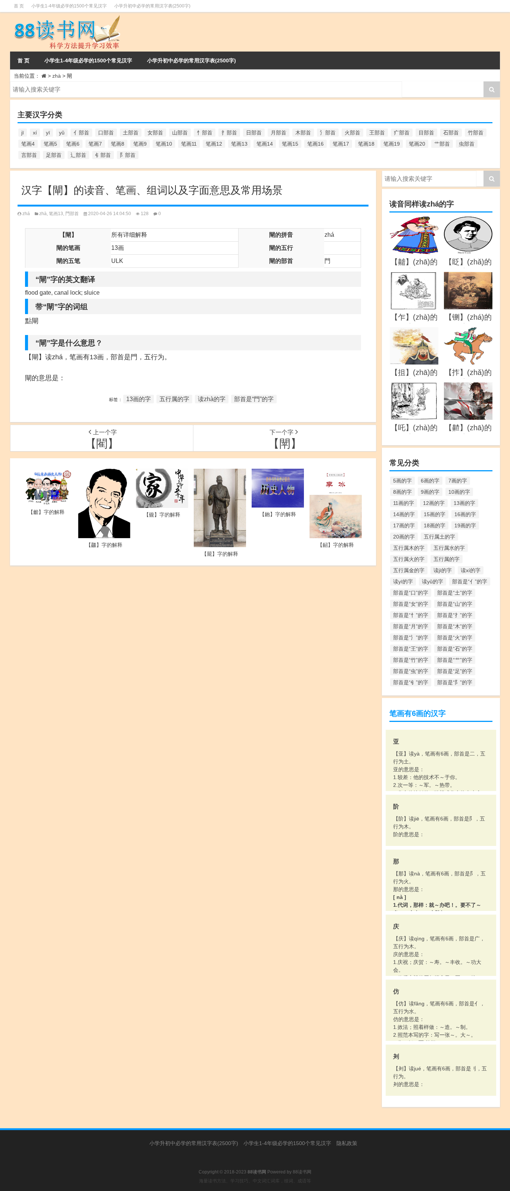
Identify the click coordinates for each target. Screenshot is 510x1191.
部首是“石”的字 (454, 649)
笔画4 (28, 144)
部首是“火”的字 (454, 638)
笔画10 (164, 144)
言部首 (29, 155)
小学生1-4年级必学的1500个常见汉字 (69, 6)
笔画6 (73, 144)
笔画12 (214, 144)
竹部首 (475, 133)
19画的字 (465, 525)
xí (35, 133)
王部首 (377, 133)
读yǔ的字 (432, 581)
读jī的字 (442, 570)
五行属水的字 (449, 548)
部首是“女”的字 (410, 604)
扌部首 (229, 133)
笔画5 (50, 144)
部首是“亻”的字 (469, 581)
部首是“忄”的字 (410, 615)
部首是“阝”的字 (454, 682)
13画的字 (138, 399)
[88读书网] (86, 32)
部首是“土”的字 (454, 593)
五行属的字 (174, 399)
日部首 (254, 133)
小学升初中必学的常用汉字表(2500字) (152, 6)
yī (48, 133)
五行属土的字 (439, 537)
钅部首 (103, 155)
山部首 (180, 133)
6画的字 (430, 481)
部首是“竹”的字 (410, 660)
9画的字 (430, 492)
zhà (56, 76)
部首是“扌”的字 (454, 615)
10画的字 (459, 492)
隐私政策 (346, 1143)
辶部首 (78, 155)
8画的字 (402, 492)
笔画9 (140, 144)
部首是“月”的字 (410, 626)
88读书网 (302, 1172)
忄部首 (204, 133)
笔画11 (189, 144)
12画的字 (434, 503)
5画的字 (402, 481)
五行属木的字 (409, 548)
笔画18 (366, 144)
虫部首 (467, 144)
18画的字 (434, 525)
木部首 (303, 133)
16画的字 (465, 514)
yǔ (62, 133)
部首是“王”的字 (410, 649)
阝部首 (128, 155)
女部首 (155, 133)
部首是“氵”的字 (410, 638)
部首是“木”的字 (454, 626)
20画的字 (404, 537)
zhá (26, 213)
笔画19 (391, 144)
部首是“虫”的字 (410, 671)
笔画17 (341, 144)
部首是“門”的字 (254, 399)
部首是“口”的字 (410, 593)
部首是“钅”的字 (410, 682)
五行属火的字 (409, 559)
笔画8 (117, 144)
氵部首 (328, 133)
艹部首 (442, 144)
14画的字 (404, 514)
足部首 (54, 155)
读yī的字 (403, 581)
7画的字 (457, 481)
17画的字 (404, 525)
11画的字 (403, 503)
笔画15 (290, 144)
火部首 (352, 133)
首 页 (19, 6)
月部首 (278, 133)
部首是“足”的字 (454, 671)
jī (22, 133)
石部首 (451, 133)
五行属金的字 (409, 570)
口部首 (106, 133)
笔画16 (315, 144)
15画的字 (434, 514)
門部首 (72, 213)
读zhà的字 (212, 399)
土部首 (131, 133)
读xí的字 (471, 570)
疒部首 (402, 133)
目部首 (426, 133)
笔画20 (417, 144)
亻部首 (81, 133)
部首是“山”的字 (454, 604)
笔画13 (239, 144)
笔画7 (95, 144)
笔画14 (264, 144)
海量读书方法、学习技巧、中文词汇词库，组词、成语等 (255, 1181)
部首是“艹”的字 (454, 660)
